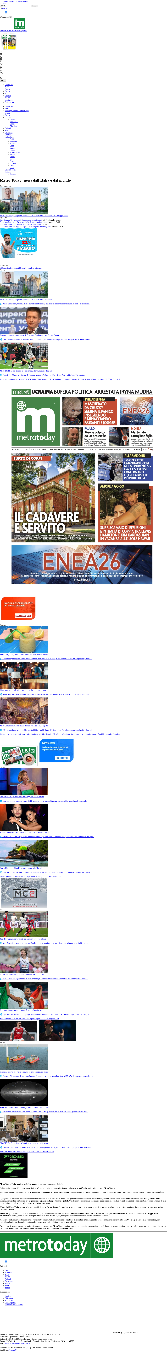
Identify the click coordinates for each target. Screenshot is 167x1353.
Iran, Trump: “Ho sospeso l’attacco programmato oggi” (21, 220)
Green (7, 91)
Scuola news (15, 152)
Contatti (8, 1296)
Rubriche (8, 137)
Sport (7, 93)
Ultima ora (9, 85)
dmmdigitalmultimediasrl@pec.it (17, 1343)
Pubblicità (9, 1300)
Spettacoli (8, 100)
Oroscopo (8, 133)
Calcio (12, 119)
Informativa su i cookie (14, 1305)
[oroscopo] (83, 65)
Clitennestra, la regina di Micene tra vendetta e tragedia (21, 268)
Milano (7, 1283)
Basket (12, 124)
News (7, 87)
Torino (7, 1288)
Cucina (12, 148)
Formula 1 (14, 122)
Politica (13, 139)
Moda (12, 159)
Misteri (12, 143)
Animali (8, 96)
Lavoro (12, 150)
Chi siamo (9, 1298)
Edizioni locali (10, 102)
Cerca (4, 3)
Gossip (7, 89)
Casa (12, 161)
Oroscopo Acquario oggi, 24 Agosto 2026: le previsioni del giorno (25, 226)
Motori (7, 98)
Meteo (4, 8)
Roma (7, 1285)
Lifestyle (13, 163)
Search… (3, 6)
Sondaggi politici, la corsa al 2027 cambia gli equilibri (21, 224)
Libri (12, 168)
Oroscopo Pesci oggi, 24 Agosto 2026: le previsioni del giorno (24, 222)
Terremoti (13, 141)
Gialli (12, 165)
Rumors (13, 174)
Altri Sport (14, 126)
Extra (7, 172)
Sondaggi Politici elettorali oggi (17, 111)
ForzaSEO (12, 1350)
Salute (12, 157)
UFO (12, 146)
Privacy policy (10, 1303)
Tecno (12, 154)
